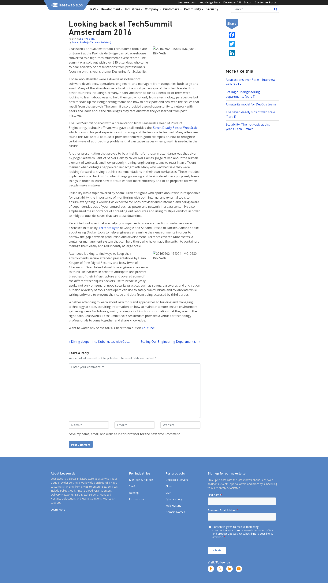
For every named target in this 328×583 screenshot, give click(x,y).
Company (151, 9)
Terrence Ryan (108, 228)
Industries (132, 9)
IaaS (93, 9)
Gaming (134, 492)
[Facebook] (211, 569)
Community (192, 9)
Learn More (58, 509)
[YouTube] (239, 569)
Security (212, 9)
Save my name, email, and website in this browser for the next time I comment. (124, 434)
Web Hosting (173, 505)
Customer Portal (266, 2)
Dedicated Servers (177, 480)
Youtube (148, 328)
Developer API (232, 2)
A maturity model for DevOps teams (251, 104)
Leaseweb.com (187, 2)
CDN (168, 492)
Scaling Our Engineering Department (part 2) (170, 341)
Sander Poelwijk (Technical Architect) (91, 42)
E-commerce (137, 499)
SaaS (132, 486)
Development (110, 9)
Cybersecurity (174, 499)
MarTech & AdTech (141, 480)
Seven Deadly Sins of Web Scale (175, 128)
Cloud (169, 486)
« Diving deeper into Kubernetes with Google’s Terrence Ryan (100, 341)
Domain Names (175, 512)
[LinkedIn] (229, 569)
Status (248, 2)
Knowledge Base (209, 2)
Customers (171, 9)
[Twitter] (220, 569)
